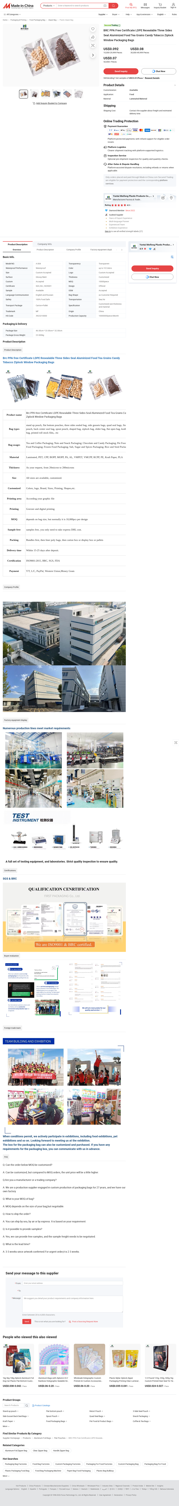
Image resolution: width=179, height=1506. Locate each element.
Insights (160, 1486)
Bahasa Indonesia (167, 1489)
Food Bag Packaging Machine (48, 1470)
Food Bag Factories (41, 1464)
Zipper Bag (52, 20)
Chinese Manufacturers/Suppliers (56, 1486)
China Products (35, 1486)
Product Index (138, 1486)
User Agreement (105, 1495)
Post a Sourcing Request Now (83, 1321)
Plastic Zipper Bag (66, 20)
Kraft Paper (8, 1421)
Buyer (114, 14)
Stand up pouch (10, 1411)
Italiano (75, 1489)
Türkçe (144, 1489)
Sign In (108, 231)
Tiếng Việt (153, 1489)
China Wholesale (78, 1486)
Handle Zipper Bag (61, 1450)
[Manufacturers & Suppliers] (18, 6)
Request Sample (152, 78)
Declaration (118, 1495)
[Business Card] (172, 256)
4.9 (141, 248)
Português (43, 1489)
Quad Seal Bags (96, 1416)
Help (128, 14)
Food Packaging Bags (55, 1421)
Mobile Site (150, 1486)
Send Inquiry (121, 71)
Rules (174, 14)
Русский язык (64, 1489)
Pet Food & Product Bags (100, 1421)
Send (27, 1321)
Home (5, 20)
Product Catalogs (42, 1405)
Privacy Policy (131, 1495)
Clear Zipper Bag (40, 1450)
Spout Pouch (51, 1416)
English (24, 1489)
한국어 (112, 1489)
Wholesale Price (93, 1486)
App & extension (143, 14)
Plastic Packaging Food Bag (17, 1470)
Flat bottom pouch (54, 1411)
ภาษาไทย (135, 1489)
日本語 (120, 1489)
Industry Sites (107, 1486)
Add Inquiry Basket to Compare (51, 103)
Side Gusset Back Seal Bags (15, 1416)
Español (33, 1489)
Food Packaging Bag (37, 20)
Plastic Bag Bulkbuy (105, 1470)
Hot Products (21, 1486)
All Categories (12, 14)
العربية (104, 1489)
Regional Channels (123, 1486)
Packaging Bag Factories (16, 1464)
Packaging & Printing (18, 20)
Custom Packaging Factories (67, 1464)
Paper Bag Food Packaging (79, 1470)
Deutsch (84, 1489)
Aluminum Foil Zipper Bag (16, 1450)
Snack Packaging (140, 1416)
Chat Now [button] (160, 71)
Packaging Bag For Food (155, 1464)
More (5, 1476)
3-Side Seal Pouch (140, 1411)
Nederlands (94, 1489)
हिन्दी (127, 1489)
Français (53, 1489)
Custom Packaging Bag (128, 1464)
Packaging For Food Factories (99, 1464)
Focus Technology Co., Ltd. (71, 1495)
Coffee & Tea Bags (141, 1421)
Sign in (173, 7)
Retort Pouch (95, 1411)
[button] (117, 249)
